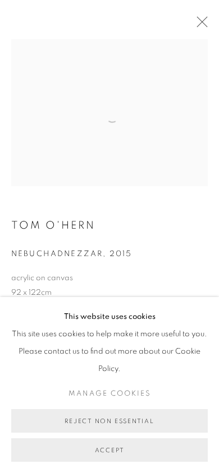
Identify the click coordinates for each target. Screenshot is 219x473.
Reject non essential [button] (109, 421)
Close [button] (199, 25)
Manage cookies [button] (110, 393)
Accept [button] (110, 450)
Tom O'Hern (53, 225)
